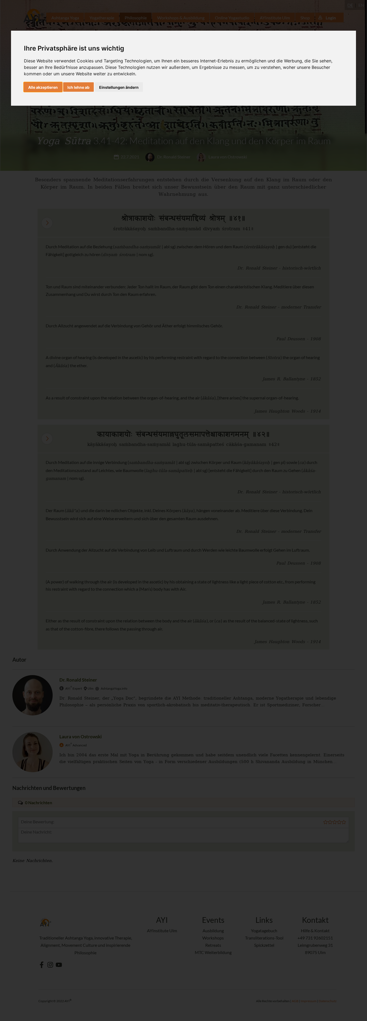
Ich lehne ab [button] (78, 87)
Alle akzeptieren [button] (43, 87)
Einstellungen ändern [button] (119, 87)
